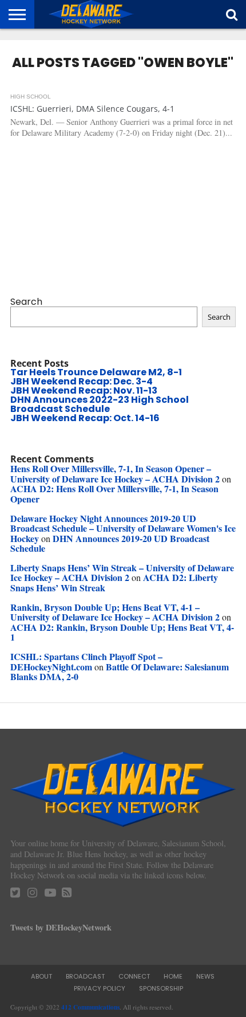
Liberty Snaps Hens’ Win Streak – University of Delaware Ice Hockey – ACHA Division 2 (122, 572)
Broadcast (85, 976)
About (41, 976)
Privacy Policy (99, 988)
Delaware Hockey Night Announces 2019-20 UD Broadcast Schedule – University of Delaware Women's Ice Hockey (123, 528)
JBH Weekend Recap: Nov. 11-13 (83, 390)
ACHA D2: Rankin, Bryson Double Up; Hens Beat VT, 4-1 (122, 632)
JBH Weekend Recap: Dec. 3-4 (81, 381)
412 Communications (90, 1007)
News (205, 976)
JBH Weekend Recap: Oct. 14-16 (85, 418)
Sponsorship (161, 988)
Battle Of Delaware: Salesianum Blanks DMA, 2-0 (119, 672)
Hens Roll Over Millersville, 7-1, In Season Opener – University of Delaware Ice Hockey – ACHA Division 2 (115, 473)
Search (26, 301)
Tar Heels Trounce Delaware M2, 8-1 (96, 372)
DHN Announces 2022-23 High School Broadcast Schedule (99, 404)
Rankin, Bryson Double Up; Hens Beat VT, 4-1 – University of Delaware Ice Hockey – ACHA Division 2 (115, 612)
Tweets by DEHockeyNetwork (61, 927)
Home (173, 976)
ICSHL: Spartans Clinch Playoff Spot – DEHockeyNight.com (86, 661)
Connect (134, 976)
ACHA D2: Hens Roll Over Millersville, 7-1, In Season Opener (114, 493)
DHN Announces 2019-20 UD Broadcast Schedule (109, 543)
